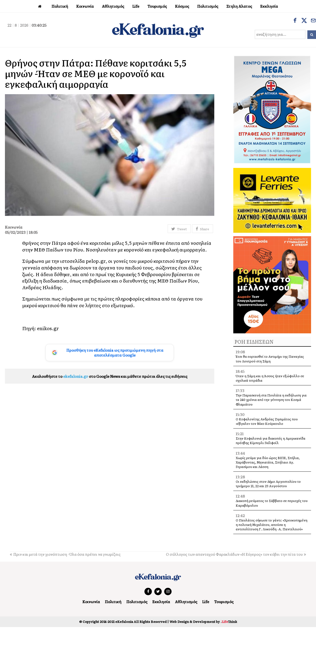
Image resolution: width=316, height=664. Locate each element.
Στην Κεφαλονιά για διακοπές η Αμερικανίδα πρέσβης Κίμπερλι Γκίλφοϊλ (270, 440)
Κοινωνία (91, 601)
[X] (304, 21)
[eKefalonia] (158, 30)
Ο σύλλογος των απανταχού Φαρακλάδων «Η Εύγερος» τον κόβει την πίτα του (234, 554)
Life (205, 601)
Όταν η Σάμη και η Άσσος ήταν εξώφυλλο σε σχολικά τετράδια (270, 378)
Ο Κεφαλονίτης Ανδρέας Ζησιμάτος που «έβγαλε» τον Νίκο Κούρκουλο (267, 421)
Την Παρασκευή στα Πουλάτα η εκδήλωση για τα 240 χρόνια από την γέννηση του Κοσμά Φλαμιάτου (271, 399)
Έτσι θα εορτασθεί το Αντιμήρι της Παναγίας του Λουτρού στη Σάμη (270, 358)
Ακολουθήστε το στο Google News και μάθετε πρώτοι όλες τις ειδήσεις (109, 376)
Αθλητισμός (186, 601)
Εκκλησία (161, 601)
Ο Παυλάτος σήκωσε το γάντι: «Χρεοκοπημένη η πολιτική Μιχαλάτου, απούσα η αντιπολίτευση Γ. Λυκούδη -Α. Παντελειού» (271, 524)
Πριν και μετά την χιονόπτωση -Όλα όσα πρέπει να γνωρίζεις (66, 554)
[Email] (313, 21)
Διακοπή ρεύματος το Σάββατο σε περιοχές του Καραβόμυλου (272, 502)
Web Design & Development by (203, 621)
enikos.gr (48, 328)
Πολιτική (113, 601)
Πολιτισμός (136, 601)
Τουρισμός (224, 601)
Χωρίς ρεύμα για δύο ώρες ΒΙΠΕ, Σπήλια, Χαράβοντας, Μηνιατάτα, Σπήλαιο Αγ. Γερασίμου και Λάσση (268, 462)
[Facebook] (295, 21)
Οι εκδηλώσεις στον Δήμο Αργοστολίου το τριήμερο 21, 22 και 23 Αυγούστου (268, 483)
